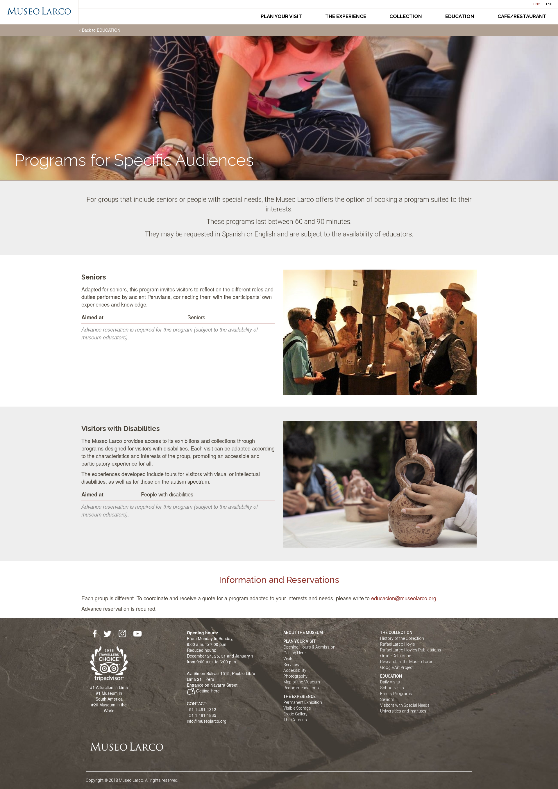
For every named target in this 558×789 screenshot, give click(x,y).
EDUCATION (391, 676)
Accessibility (294, 670)
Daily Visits (390, 682)
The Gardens (295, 719)
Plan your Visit (281, 16)
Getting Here (208, 691)
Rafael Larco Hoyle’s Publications (410, 650)
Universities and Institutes (403, 711)
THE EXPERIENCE (299, 696)
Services (291, 664)
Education (459, 16)
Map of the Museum (301, 682)
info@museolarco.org (206, 721)
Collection (405, 16)
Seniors (387, 699)
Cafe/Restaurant (522, 16)
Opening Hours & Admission (309, 647)
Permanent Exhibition (302, 702)
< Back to (99, 30)
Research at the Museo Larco (407, 661)
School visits (392, 687)
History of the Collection (402, 638)
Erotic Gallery (295, 714)
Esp (549, 4)
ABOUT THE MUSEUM (303, 632)
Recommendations (301, 687)
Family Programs (396, 693)
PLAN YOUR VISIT (299, 641)
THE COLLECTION (396, 632)
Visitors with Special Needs (405, 705)
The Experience (345, 16)
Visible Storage (297, 708)
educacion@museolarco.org (403, 598)
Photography (295, 676)
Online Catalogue (395, 655)
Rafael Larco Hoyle (397, 644)
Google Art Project (397, 667)
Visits (288, 658)
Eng (536, 4)
